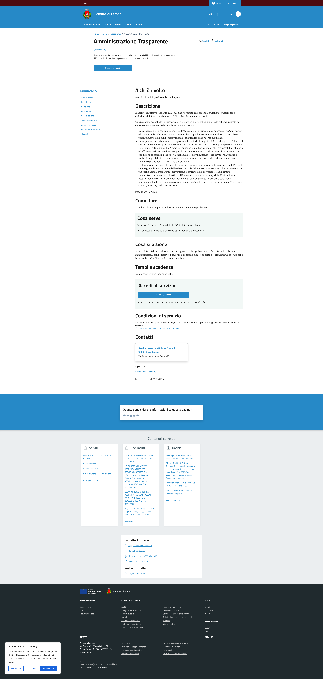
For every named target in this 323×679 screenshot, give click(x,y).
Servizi (118, 24)
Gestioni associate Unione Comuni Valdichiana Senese (156, 350)
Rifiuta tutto (31, 668)
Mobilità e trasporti (171, 610)
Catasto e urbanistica (130, 620)
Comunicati (209, 610)
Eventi (207, 631)
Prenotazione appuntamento (133, 646)
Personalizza (16, 668)
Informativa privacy (171, 646)
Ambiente (125, 606)
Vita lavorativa (169, 623)
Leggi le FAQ (126, 643)
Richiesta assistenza (130, 653)
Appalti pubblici (127, 613)
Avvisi (207, 613)
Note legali (167, 650)
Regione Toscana (88, 3)
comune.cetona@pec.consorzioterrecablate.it (99, 664)
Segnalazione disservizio (131, 650)
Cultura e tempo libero (131, 623)
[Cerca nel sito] (238, 14)
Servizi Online (213, 24)
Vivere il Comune (133, 24)
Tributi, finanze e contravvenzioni (177, 617)
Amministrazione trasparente (175, 643)
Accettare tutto (48, 668)
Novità (107, 24)
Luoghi (207, 627)
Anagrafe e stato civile (131, 610)
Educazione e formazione (132, 627)
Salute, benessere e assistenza (176, 613)
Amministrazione (92, 24)
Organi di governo (87, 606)
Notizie (208, 606)
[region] (33, 658)
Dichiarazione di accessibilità (175, 653)
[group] (99, 486)
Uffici (82, 610)
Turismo (166, 620)
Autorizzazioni (127, 617)
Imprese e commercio (172, 606)
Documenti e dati (87, 613)
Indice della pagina (88, 91)
